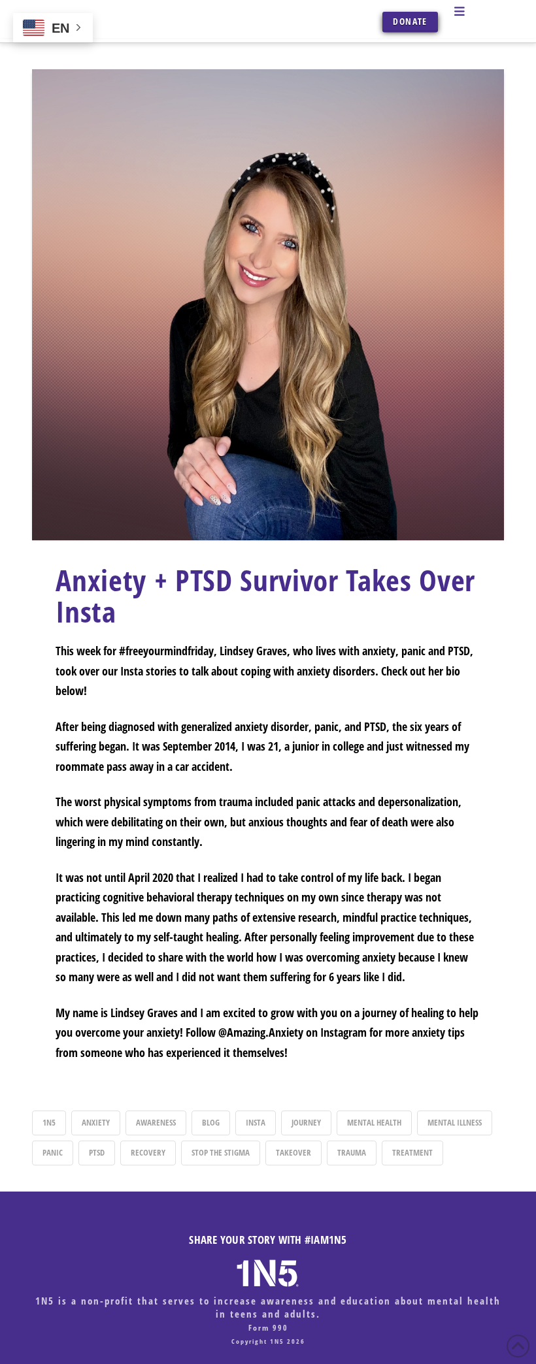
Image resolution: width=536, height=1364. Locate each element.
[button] (475, 11)
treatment (412, 1152)
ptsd (97, 1152)
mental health (374, 1122)
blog (211, 1122)
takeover (293, 1152)
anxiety (96, 1122)
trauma (351, 1152)
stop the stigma (221, 1152)
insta (255, 1122)
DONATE (410, 21)
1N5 (49, 1122)
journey (306, 1122)
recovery (148, 1152)
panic (52, 1152)
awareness (156, 1122)
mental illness (454, 1122)
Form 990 (268, 1327)
